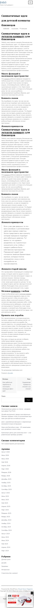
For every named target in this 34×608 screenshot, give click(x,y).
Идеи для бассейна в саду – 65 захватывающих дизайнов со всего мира (16, 428)
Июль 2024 (5, 537)
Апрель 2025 (5, 506)
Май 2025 (4, 503)
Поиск (3, 396)
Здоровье (4, 566)
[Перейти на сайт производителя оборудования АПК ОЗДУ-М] (20, 600)
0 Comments (15, 28)
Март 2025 (5, 510)
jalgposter (24, 28)
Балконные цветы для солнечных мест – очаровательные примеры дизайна (16, 434)
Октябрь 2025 (6, 486)
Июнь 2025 (5, 500)
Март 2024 (5, 551)
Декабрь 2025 (6, 479)
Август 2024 (5, 534)
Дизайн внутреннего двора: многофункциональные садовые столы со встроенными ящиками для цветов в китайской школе (16, 416)
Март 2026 (5, 469)
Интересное (5, 570)
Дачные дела (5, 559)
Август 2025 (5, 493)
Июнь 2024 (5, 540)
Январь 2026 (5, 476)
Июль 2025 (5, 496)
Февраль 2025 (6, 513)
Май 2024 (4, 544)
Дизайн (10, 373)
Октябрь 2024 (6, 527)
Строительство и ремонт (9, 573)
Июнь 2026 (5, 459)
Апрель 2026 (5, 466)
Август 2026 (5, 452)
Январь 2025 (5, 517)
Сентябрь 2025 (6, 489)
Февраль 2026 (6, 472)
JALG (3, 2)
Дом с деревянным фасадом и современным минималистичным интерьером (16, 423)
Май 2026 (4, 462)
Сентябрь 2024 (6, 530)
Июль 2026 (5, 455)
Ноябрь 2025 (5, 483)
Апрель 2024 (5, 547)
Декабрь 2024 (6, 520)
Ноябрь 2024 (5, 523)
